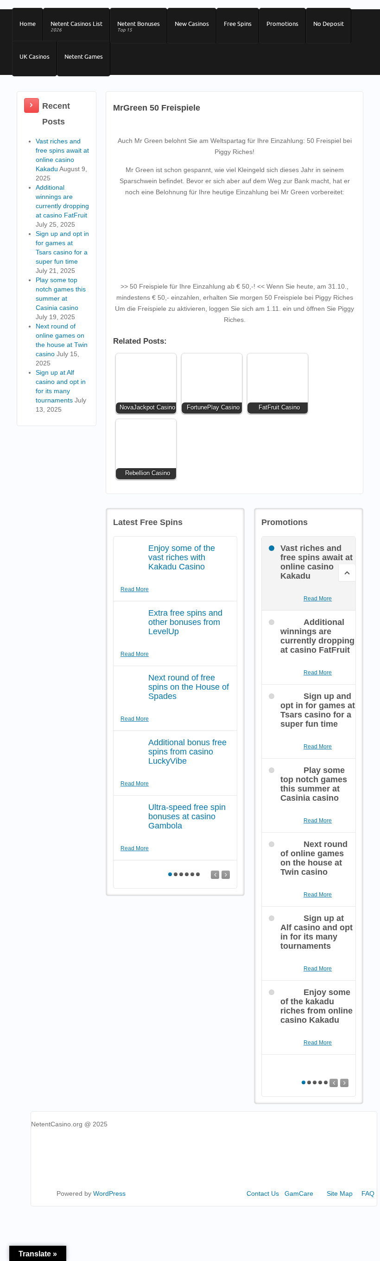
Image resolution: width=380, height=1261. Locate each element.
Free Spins (238, 23)
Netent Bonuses (138, 26)
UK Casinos (34, 56)
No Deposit (328, 23)
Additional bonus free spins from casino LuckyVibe (187, 752)
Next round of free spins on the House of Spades (188, 687)
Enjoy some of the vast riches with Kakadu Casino (181, 557)
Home (27, 23)
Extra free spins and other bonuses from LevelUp (185, 622)
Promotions (282, 23)
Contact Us (263, 1193)
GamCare (299, 1193)
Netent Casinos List (76, 26)
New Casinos (192, 23)
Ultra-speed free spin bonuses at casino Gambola (187, 816)
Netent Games (83, 56)
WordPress (109, 1193)
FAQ (367, 1193)
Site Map (340, 1193)
